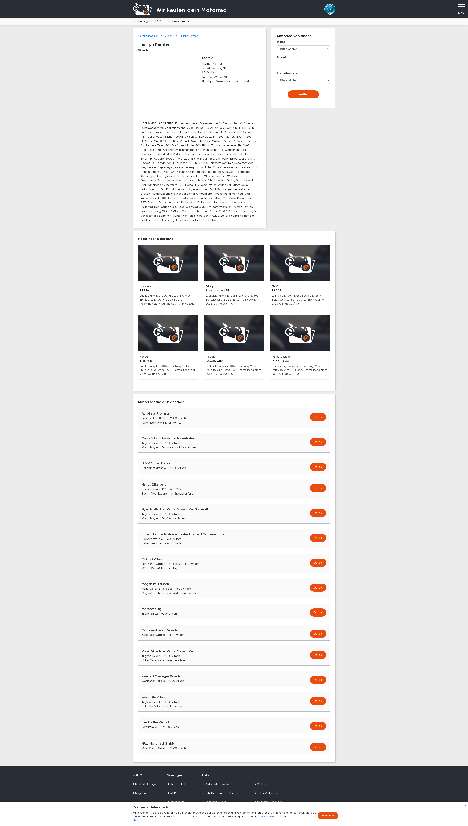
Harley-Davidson (282, 356)
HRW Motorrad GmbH (158, 743)
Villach (169, 35)
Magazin (140, 793)
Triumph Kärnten (188, 35)
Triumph (211, 286)
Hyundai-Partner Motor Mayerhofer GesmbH (175, 509)
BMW (275, 286)
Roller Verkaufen (267, 793)
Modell (281, 57)
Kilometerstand (285, 73)
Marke (281, 41)
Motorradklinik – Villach (159, 630)
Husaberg (146, 286)
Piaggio (211, 356)
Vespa (144, 356)
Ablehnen (138, 820)
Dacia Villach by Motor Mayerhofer (168, 438)
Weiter (303, 94)
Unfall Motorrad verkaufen (221, 793)
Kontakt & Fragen (146, 784)
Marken (261, 784)
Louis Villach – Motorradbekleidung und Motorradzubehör (186, 534)
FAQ (158, 21)
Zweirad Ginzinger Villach (161, 676)
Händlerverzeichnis (179, 21)
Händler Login (141, 21)
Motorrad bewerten (217, 784)
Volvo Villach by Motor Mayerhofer (168, 651)
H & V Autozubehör (156, 463)
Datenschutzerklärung (270, 816)
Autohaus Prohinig (155, 413)
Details (318, 417)
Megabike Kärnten (155, 584)
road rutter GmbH (155, 722)
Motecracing (151, 609)
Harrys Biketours (154, 484)
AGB (173, 793)
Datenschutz (178, 784)
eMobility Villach (154, 697)
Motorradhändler (148, 35)
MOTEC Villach (152, 559)
